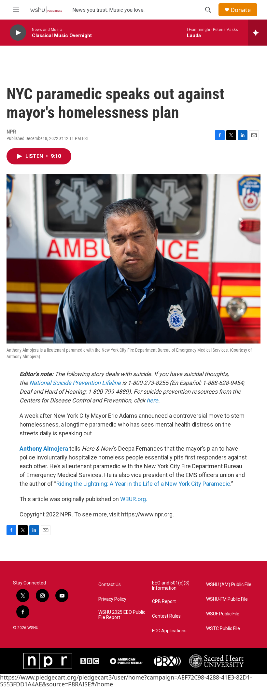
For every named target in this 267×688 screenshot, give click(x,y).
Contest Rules (166, 616)
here (152, 400)
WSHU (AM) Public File (228, 584)
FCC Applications (169, 630)
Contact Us (109, 584)
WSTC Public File (223, 628)
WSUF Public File (222, 613)
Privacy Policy (112, 599)
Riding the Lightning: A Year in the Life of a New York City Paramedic (143, 483)
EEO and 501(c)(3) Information (171, 586)
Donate (241, 10)
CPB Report (164, 601)
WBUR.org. (133, 499)
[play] (18, 32)
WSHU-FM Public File (227, 599)
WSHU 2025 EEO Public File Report (121, 615)
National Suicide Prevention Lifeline (75, 382)
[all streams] (257, 33)
